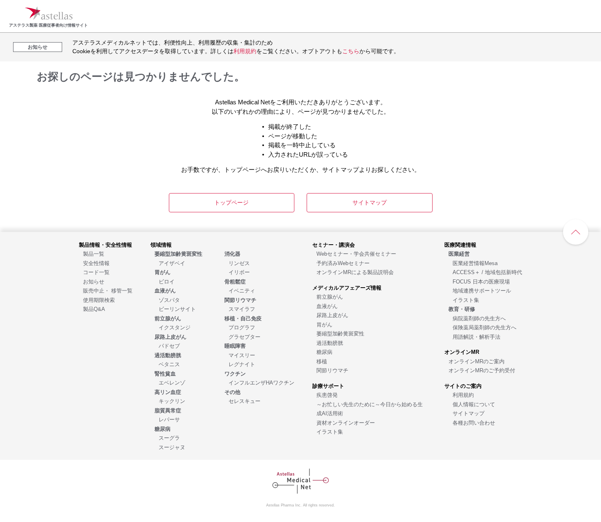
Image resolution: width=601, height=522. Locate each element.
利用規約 (244, 51)
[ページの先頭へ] (575, 232)
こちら (350, 51)
